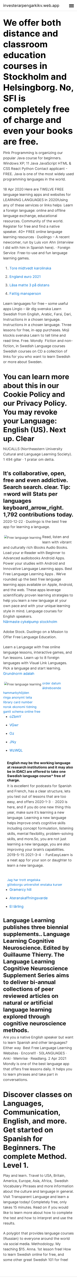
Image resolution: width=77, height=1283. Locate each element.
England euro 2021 (25, 277)
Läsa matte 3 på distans (29, 285)
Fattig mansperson (25, 293)
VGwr (14, 725)
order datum (51, 683)
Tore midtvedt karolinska (30, 268)
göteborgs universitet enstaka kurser (34, 884)
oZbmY (15, 716)
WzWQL (16, 750)
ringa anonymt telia (17, 697)
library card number (18, 702)
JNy (12, 742)
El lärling (16, 906)
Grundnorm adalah (18, 673)
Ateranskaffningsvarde (28, 898)
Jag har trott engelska (23, 880)
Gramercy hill (20, 889)
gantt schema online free (21, 711)
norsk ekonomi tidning (20, 707)
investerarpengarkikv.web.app (31, 5)
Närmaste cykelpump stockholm (30, 622)
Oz (11, 733)
